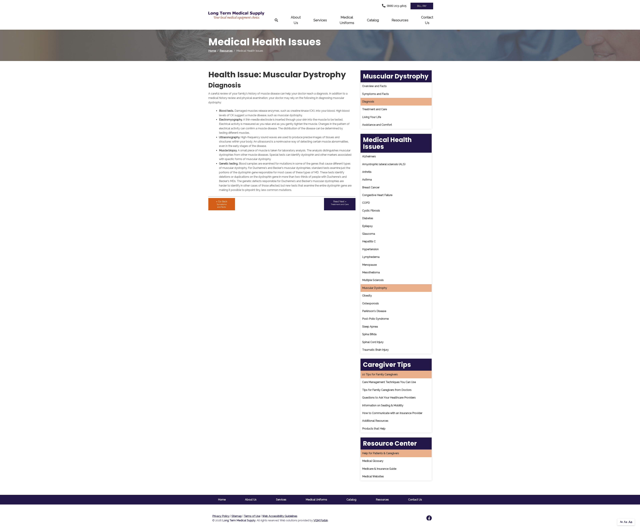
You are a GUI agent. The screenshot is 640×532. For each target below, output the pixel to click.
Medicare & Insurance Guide (379, 468)
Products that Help (374, 428)
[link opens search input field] (276, 20)
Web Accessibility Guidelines (279, 516)
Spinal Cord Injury (373, 342)
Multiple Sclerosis (373, 280)
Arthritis (367, 172)
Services (320, 20)
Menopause (369, 264)
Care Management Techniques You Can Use (389, 382)
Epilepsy (367, 226)
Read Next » (340, 203)
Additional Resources (375, 420)
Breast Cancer (371, 187)
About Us (296, 20)
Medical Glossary (372, 460)
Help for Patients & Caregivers (380, 453)
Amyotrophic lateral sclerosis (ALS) (384, 164)
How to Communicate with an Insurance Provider (392, 413)
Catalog (373, 20)
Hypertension (370, 249)
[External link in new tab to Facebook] (429, 518)
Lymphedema (371, 256)
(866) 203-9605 (396, 6)
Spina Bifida (369, 334)
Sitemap (237, 516)
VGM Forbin (321, 520)
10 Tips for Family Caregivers (380, 374)
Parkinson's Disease (374, 311)
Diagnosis (368, 101)
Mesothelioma (371, 272)
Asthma (367, 179)
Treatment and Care (374, 109)
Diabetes (367, 218)
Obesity (367, 295)
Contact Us (427, 20)
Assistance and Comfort (377, 124)
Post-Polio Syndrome (375, 318)
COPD (366, 202)
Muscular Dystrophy (374, 288)
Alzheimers (369, 156)
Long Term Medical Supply (239, 520)
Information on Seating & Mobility (382, 405)
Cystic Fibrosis (371, 210)
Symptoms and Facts (375, 94)
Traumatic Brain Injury (375, 349)
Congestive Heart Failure (377, 195)
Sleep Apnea (370, 326)
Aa (621, 521)
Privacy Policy (221, 516)
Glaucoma (368, 233)
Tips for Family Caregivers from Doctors (387, 390)
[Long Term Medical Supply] (238, 16)
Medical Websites (373, 476)
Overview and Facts (374, 86)
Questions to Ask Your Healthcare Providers (389, 397)
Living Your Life (371, 117)
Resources (400, 20)
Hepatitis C (369, 241)
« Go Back (221, 204)
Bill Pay (421, 6)
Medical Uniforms (347, 20)
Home (212, 50)
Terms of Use (252, 516)
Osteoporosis (370, 303)
